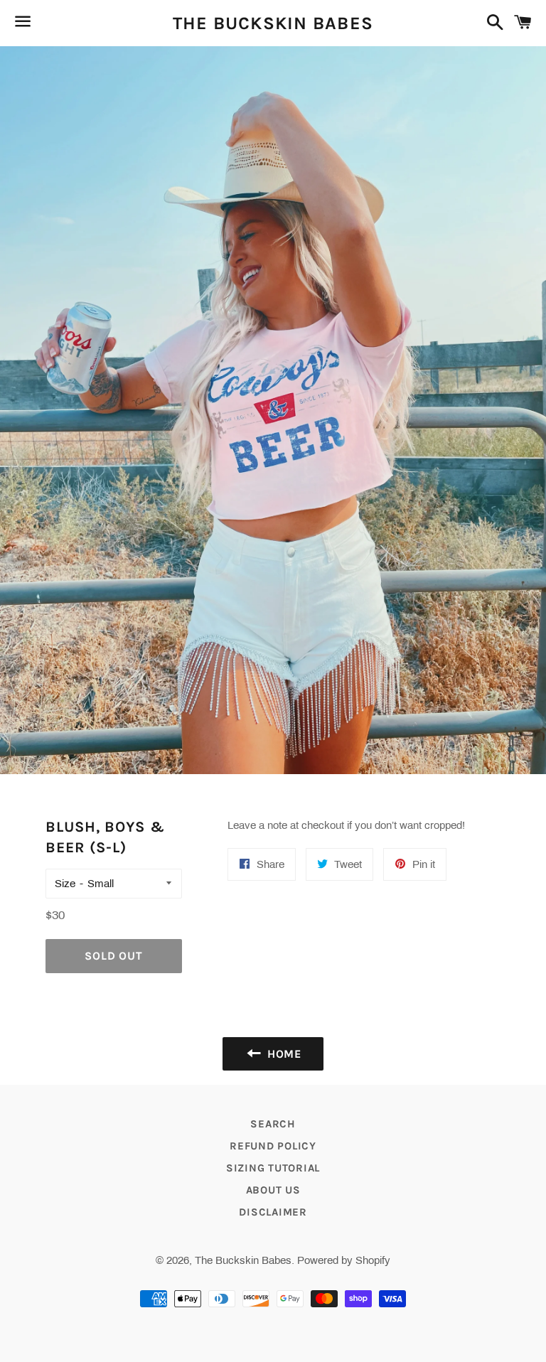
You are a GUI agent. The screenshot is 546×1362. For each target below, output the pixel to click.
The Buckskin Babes (273, 23)
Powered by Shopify (343, 1260)
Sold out (113, 955)
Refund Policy (273, 1146)
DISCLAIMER (273, 1212)
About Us (273, 1190)
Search (273, 1123)
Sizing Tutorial (273, 1168)
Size (65, 883)
